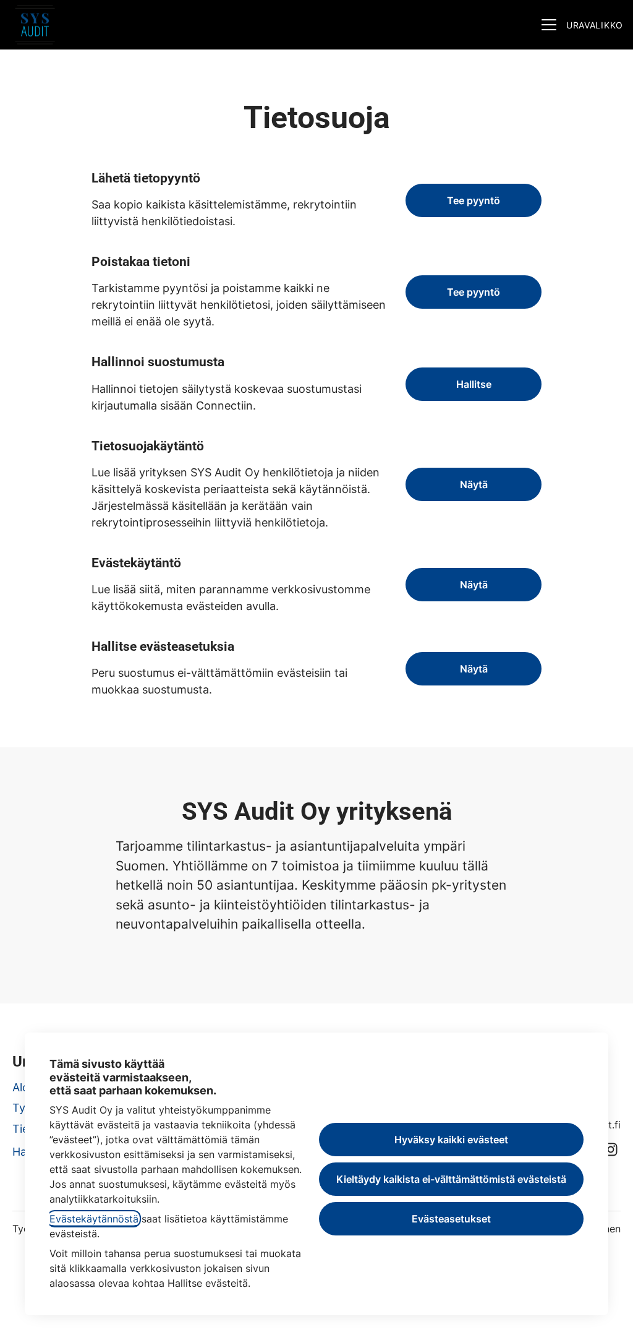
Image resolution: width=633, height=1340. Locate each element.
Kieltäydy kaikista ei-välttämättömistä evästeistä (451, 1179)
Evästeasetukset (451, 1219)
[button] (474, 668)
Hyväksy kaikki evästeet (451, 1139)
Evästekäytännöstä (93, 1219)
